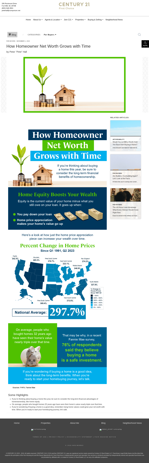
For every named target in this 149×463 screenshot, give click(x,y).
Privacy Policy (56, 437)
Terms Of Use (40, 437)
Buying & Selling (96, 21)
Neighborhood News (114, 20)
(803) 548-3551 (7, 8)
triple (88, 404)
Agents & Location (54, 21)
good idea (50, 407)
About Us (38, 21)
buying (32, 407)
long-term (74, 399)
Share (145, 45)
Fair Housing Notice (105, 437)
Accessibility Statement (79, 437)
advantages (91, 399)
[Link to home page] (74, 8)
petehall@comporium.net (11, 10)
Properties (80, 21)
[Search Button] (139, 34)
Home (28, 20)
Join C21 (69, 21)
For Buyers (10, 41)
